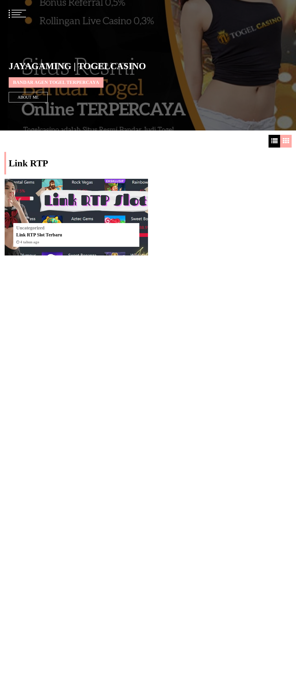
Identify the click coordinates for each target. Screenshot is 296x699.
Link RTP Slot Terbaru (39, 234)
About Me (28, 97)
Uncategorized (30, 227)
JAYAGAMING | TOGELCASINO (77, 66)
